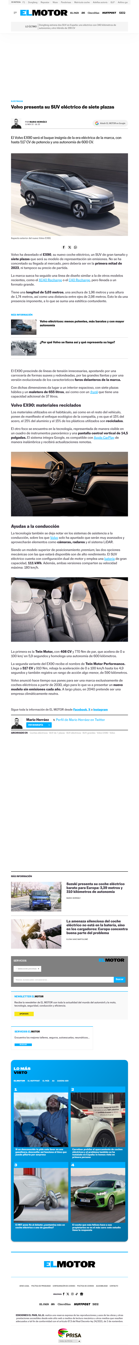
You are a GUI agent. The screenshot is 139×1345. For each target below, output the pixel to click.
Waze (55, 2)
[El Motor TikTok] (77, 1294)
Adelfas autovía (100, 2)
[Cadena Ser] (122, 13)
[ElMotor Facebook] (63, 1294)
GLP (113, 2)
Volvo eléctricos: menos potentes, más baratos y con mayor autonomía (82, 323)
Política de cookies (85, 1286)
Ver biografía (35, 725)
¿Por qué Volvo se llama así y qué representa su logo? (77, 342)
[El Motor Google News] (81, 1294)
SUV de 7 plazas (57, 733)
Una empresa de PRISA (69, 1333)
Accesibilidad (102, 1286)
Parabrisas (66, 2)
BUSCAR (23, 1044)
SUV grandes (89, 733)
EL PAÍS (46, 1081)
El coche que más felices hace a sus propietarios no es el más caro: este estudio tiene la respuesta (96, 1227)
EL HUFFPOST (34, 1081)
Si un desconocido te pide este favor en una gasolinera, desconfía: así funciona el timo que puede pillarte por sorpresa (41, 1152)
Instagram (100, 709)
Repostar (45, 2)
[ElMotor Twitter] (67, 1294)
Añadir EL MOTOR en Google (112, 123)
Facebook (80, 709)
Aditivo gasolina (125, 2)
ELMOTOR (19, 1081)
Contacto (114, 1286)
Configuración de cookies (64, 1286)
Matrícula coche (82, 2)
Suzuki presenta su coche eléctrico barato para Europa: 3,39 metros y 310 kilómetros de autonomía (95, 888)
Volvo (54, 538)
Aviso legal (24, 1286)
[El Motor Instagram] (72, 1294)
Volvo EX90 (102, 733)
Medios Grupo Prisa (69, 1341)
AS (53, 1081)
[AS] (83, 13)
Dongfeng (33, 2)
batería (109, 559)
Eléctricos (17, 101)
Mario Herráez (38, 122)
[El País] (74, 13)
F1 (24, 2)
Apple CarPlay (104, 438)
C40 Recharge (79, 280)
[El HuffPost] (109, 13)
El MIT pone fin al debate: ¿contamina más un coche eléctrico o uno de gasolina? (40, 1226)
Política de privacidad (41, 1286)
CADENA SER (62, 1081)
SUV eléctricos (73, 733)
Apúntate (24, 1014)
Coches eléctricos (39, 733)
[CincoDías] (94, 13)
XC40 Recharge (50, 280)
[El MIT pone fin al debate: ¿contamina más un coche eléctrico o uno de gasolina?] (41, 1221)
